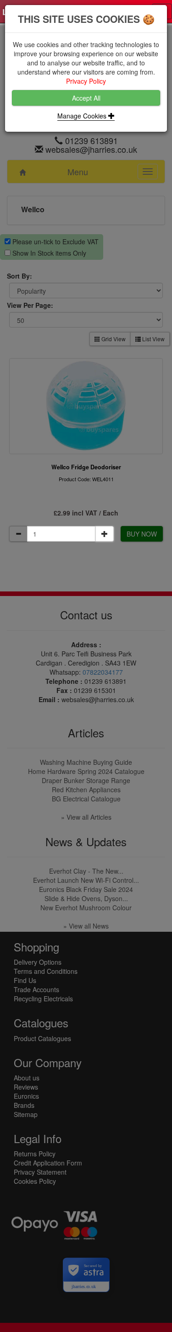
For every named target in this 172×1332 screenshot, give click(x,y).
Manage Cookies (82, 115)
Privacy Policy (86, 81)
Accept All (86, 97)
